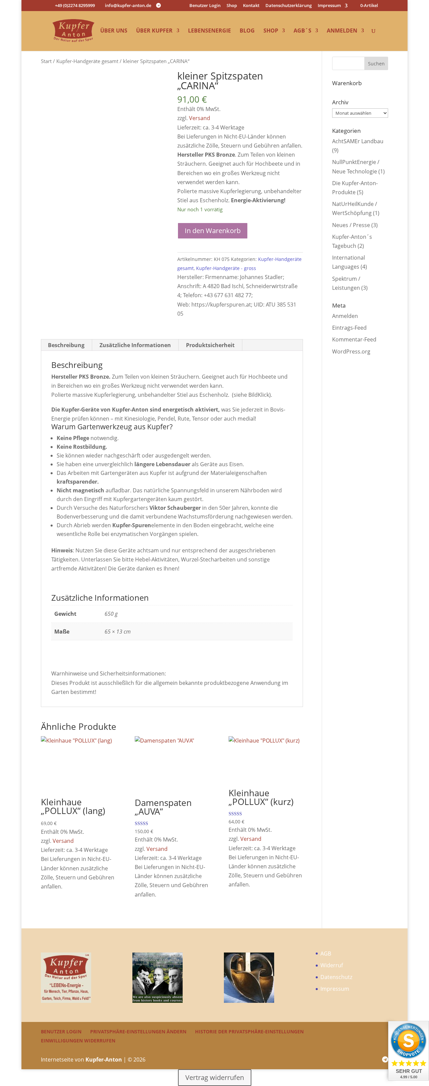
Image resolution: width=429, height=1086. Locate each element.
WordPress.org (351, 351)
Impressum (329, 5)
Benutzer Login (205, 5)
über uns (113, 31)
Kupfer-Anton (103, 1059)
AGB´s (302, 31)
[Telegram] (158, 5)
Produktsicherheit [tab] (210, 345)
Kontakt (251, 5)
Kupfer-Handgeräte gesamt (87, 61)
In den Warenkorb (213, 230)
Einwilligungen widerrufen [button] (78, 1040)
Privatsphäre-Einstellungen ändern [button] (138, 1031)
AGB (325, 953)
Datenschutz (336, 977)
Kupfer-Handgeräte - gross (226, 268)
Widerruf (331, 965)
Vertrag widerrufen (214, 1077)
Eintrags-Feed (349, 327)
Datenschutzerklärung (288, 5)
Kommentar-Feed (354, 339)
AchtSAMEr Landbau (357, 141)
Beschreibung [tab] (66, 345)
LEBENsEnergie (209, 31)
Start (46, 61)
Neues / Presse (351, 225)
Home (83, 31)
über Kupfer (154, 31)
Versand (199, 118)
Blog (247, 31)
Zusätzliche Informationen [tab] (135, 345)
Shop (232, 5)
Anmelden (342, 31)
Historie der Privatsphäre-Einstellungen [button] (249, 1031)
